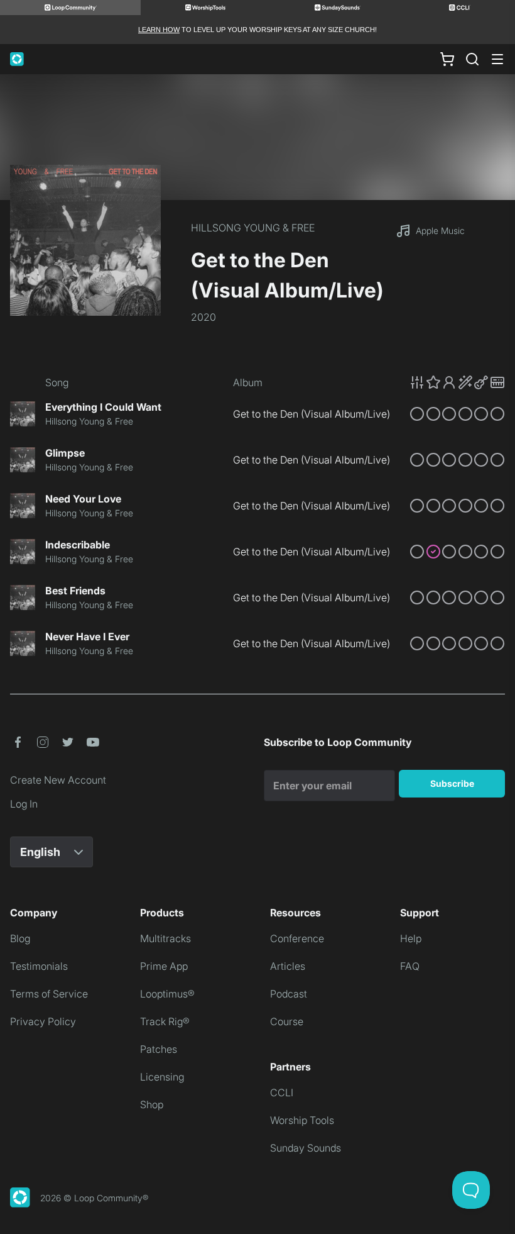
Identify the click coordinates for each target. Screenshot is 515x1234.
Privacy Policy (43, 1021)
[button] (457, 382)
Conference (297, 938)
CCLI (281, 1092)
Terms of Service (49, 993)
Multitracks (165, 938)
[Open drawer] (497, 59)
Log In (24, 804)
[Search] (472, 59)
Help (410, 938)
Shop (151, 1104)
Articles (287, 966)
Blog (20, 938)
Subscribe (452, 783)
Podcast (288, 993)
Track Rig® (165, 1021)
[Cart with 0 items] (447, 59)
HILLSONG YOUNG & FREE (253, 227)
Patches (158, 1049)
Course (286, 1021)
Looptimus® (167, 993)
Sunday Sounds (305, 1148)
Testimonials (39, 966)
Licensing (162, 1076)
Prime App (164, 966)
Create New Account (58, 780)
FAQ (410, 966)
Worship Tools (302, 1120)
